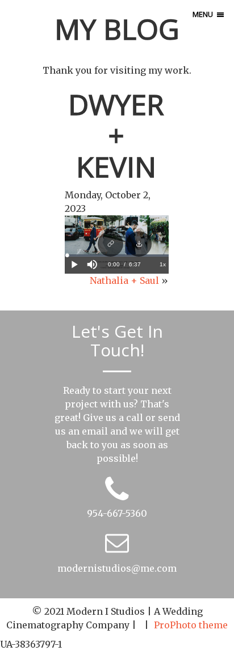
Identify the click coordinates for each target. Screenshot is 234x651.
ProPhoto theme (191, 625)
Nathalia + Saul (124, 280)
